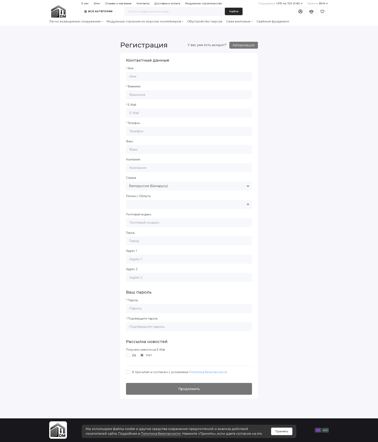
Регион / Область (138, 196)
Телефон (134, 123)
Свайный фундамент (273, 21)
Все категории (100, 11)
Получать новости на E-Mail (145, 349)
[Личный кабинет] (300, 11)
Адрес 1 (131, 251)
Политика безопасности (161, 434)
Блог (97, 3)
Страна (131, 178)
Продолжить (189, 389)
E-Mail (132, 105)
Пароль (133, 300)
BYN (316, 3)
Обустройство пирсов (204, 21)
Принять (281, 431)
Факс (129, 141)
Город (130, 232)
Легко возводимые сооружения (74, 21)
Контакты (142, 3)
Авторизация (244, 45)
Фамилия (134, 86)
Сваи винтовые (238, 21)
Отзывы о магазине (118, 3)
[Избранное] (322, 11)
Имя (130, 68)
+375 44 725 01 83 (279, 3)
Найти (233, 11)
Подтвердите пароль (143, 318)
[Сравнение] (311, 11)
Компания (133, 159)
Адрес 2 (131, 269)
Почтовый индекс (138, 214)
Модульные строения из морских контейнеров (144, 21)
